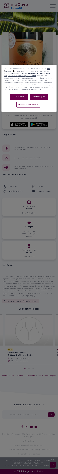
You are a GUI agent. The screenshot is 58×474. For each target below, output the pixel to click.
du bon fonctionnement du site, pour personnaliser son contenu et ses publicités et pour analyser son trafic (27, 73)
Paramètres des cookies (28, 104)
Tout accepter (39, 97)
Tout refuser (19, 97)
